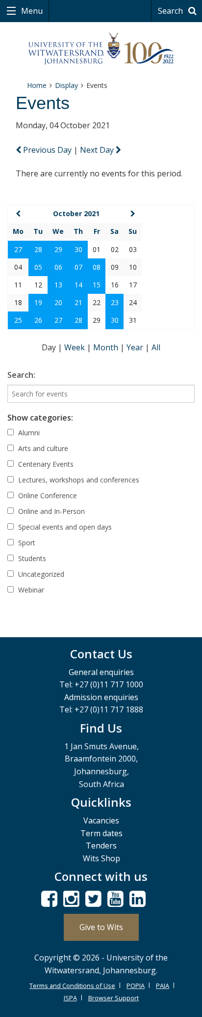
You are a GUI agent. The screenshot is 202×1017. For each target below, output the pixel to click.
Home (37, 85)
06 (58, 267)
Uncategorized (40, 574)
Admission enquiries (101, 697)
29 (58, 249)
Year (135, 347)
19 (38, 302)
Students (31, 558)
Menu (31, 10)
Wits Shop (101, 858)
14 (78, 284)
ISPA (70, 997)
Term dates (101, 833)
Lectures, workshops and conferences (77, 479)
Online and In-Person (50, 511)
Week (75, 347)
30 (78, 249)
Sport (25, 542)
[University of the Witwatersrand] (101, 49)
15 (97, 284)
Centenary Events (45, 464)
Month (106, 347)
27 (18, 249)
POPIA (135, 985)
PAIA (162, 985)
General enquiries (101, 672)
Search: (21, 374)
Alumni (28, 432)
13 (58, 284)
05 (38, 267)
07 (78, 267)
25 (18, 320)
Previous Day (47, 149)
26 (38, 320)
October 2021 (76, 213)
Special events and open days (64, 527)
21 (78, 302)
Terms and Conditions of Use (72, 985)
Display (66, 85)
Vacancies (101, 820)
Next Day (98, 149)
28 (38, 249)
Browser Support (113, 997)
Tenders (101, 845)
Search (171, 10)
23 (115, 302)
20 (58, 302)
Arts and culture (42, 448)
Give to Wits (101, 927)
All (156, 347)
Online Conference (46, 495)
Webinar (30, 589)
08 (97, 267)
